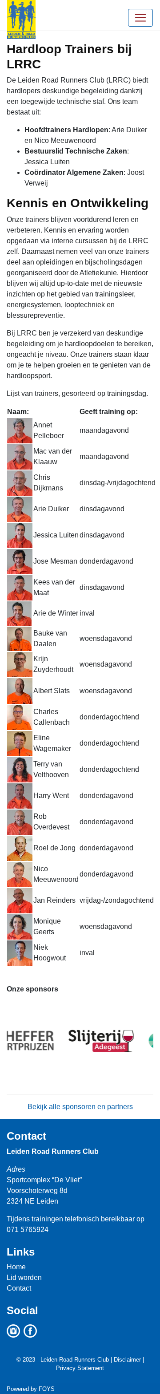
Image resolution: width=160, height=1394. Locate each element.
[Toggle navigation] (140, 18)
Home (16, 1267)
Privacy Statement (80, 1368)
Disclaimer (127, 1359)
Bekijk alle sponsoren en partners (80, 1106)
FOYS (47, 1389)
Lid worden (24, 1277)
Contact (26, 1136)
